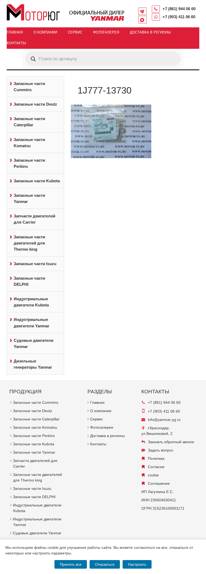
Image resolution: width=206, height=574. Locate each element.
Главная (15, 32)
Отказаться (105, 564)
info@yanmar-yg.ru (164, 419)
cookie (153, 475)
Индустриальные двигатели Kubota (31, 302)
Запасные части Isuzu (35, 263)
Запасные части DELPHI (29, 281)
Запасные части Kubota (37, 181)
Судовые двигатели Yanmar (33, 343)
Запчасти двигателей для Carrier (34, 219)
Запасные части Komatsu (29, 142)
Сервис (75, 32)
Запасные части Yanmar (29, 198)
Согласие (156, 467)
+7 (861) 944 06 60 (179, 8)
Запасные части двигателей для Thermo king (29, 243)
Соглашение (159, 483)
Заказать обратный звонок (171, 442)
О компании (45, 32)
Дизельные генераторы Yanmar (33, 364)
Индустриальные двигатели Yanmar (31, 322)
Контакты (16, 43)
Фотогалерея (106, 32)
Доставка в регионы (150, 32)
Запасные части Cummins (29, 86)
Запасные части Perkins (29, 163)
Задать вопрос (160, 450)
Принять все (71, 564)
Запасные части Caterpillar (29, 121)
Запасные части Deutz (35, 104)
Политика (156, 458)
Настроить (137, 564)
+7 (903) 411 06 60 (179, 16)
